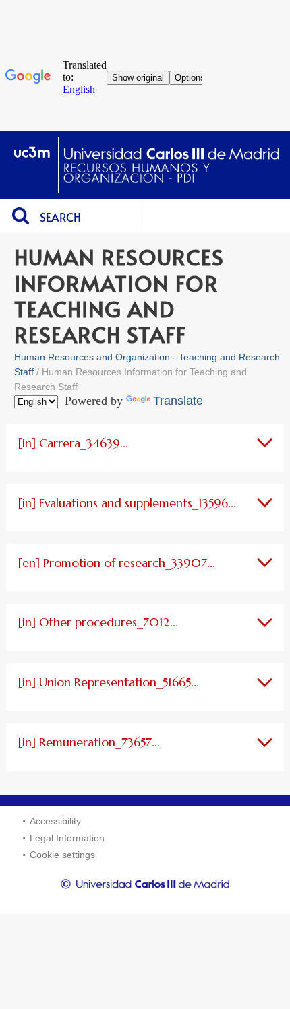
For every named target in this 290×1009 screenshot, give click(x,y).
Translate (178, 401)
